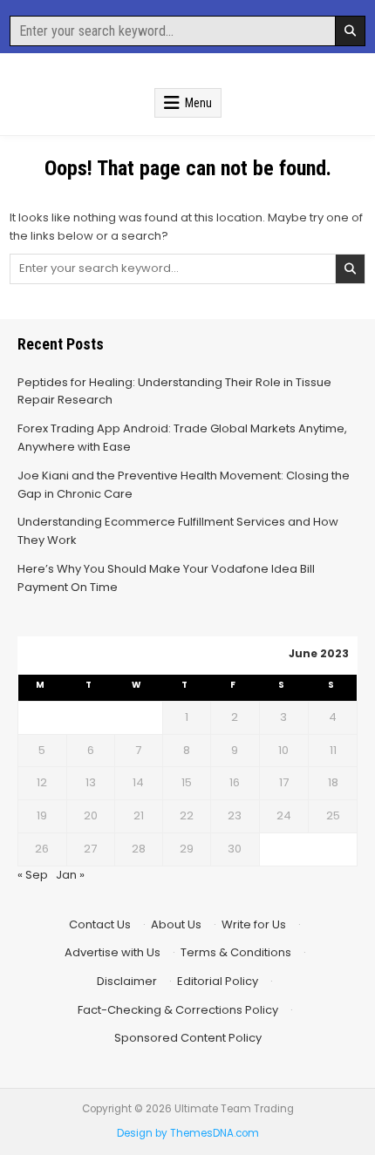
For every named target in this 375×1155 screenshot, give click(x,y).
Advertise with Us (112, 952)
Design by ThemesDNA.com (188, 1133)
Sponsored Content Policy (188, 1037)
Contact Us (100, 924)
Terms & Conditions (236, 952)
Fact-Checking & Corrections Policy (178, 1010)
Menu (198, 103)
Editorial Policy (217, 981)
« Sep (32, 874)
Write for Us (254, 924)
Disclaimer (127, 981)
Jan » (70, 874)
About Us (176, 924)
